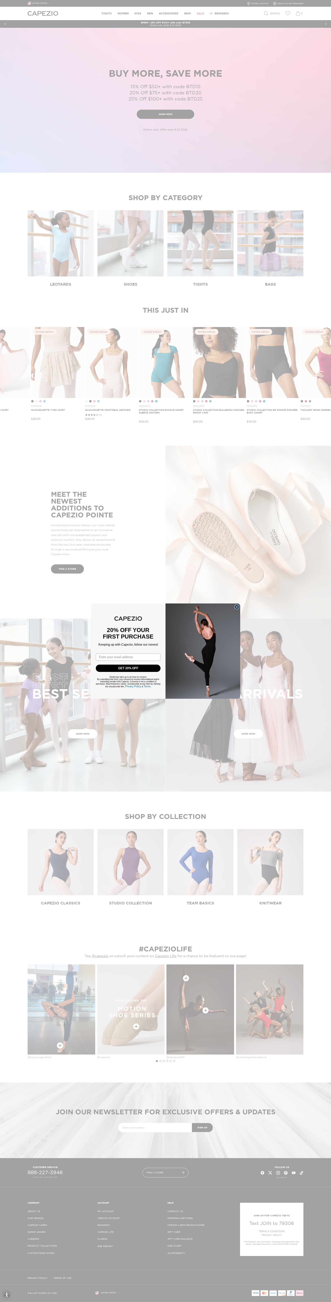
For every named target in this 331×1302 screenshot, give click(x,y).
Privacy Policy (133, 686)
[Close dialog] (237, 607)
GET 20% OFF (128, 668)
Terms (147, 686)
